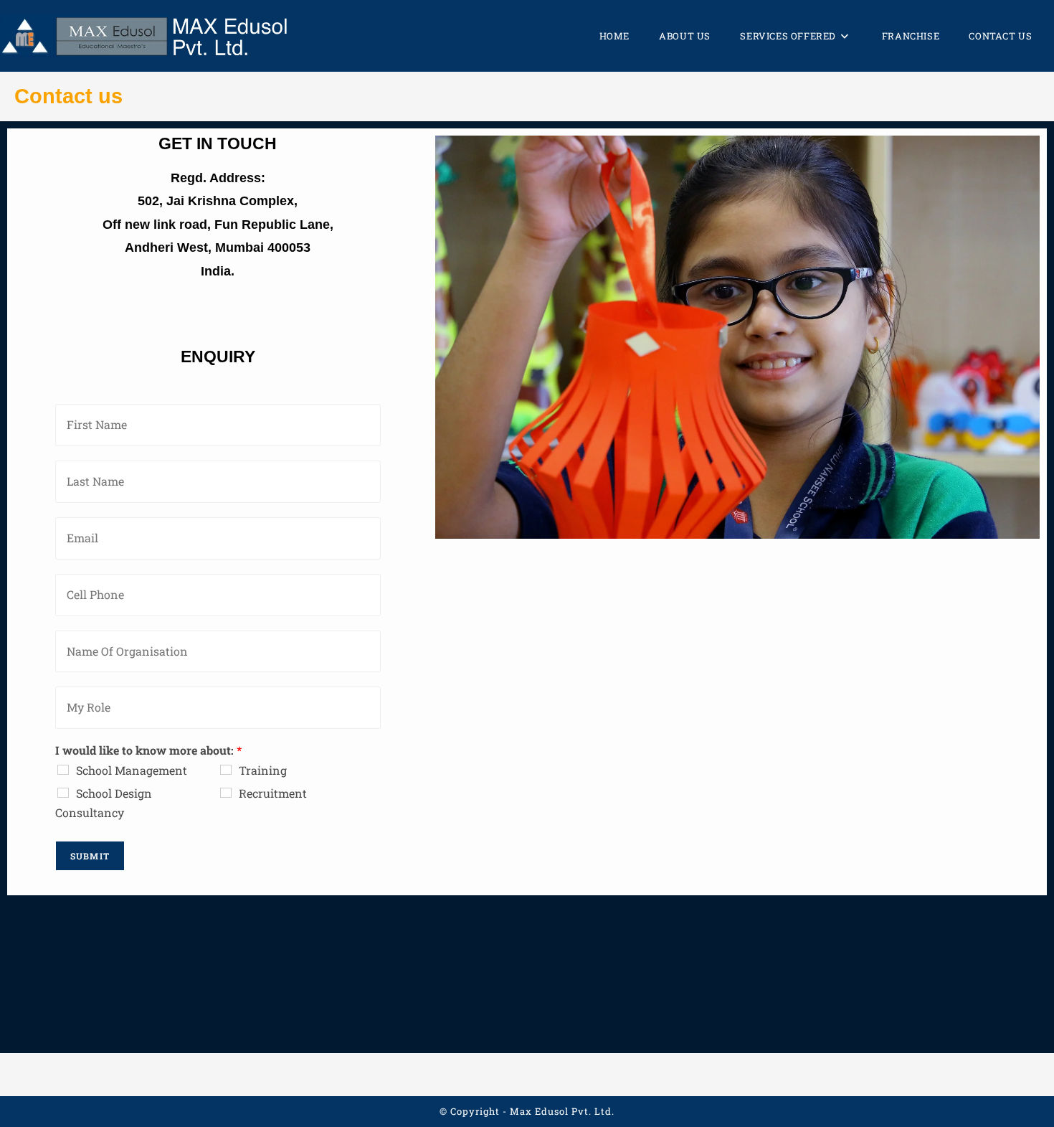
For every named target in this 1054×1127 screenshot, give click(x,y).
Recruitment (273, 793)
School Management (131, 770)
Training (263, 770)
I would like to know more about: (148, 750)
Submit (90, 856)
